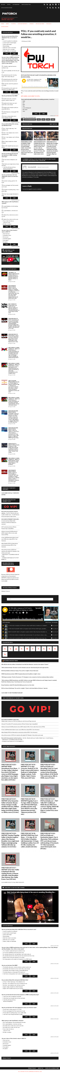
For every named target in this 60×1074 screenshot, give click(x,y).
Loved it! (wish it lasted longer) (9, 42)
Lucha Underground (27, 107)
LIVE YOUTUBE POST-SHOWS (6, 7)
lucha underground (30, 119)
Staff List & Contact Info (52, 1068)
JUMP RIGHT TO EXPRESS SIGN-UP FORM (12, 739)
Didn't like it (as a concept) (8, 49)
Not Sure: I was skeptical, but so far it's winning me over (10, 133)
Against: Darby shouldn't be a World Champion (9, 142)
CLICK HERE (4, 581)
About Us (40, 1068)
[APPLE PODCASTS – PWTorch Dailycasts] (58, 7)
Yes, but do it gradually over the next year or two (10, 71)
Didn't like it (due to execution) (9, 47)
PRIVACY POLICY (5, 591)
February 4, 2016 (27, 41)
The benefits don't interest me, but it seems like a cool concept (9, 104)
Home (2, 23)
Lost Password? (16, 4)
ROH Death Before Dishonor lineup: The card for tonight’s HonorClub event (19, 670)
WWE (24, 101)
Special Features (40, 23)
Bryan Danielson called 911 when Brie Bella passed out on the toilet (17, 685)
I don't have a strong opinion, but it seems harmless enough (9, 117)
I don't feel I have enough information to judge (10, 194)
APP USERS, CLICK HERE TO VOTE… (30, 96)
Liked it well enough (7, 44)
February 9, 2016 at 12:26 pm (43, 167)
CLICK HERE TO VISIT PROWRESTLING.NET (12, 692)
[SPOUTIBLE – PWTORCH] (50, 7)
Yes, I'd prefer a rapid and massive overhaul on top (9, 67)
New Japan (25, 109)
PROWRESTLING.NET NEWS (11, 660)
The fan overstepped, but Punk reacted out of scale (10, 186)
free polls (56, 115)
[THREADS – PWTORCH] (53, 4)
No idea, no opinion (7, 224)
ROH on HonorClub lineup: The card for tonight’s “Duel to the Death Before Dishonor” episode (24, 688)
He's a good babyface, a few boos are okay (10, 211)
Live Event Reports (22, 23)
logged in (30, 189)
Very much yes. (6, 233)
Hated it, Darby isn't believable (9, 51)
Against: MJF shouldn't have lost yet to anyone (10, 146)
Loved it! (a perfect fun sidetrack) (10, 41)
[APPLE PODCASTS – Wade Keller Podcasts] (53, 7)
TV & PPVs (13, 23)
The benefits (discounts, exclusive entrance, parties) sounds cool (9, 99)
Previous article (27, 124)
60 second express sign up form (8, 516)
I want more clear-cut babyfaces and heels (9, 160)
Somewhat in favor (7, 235)
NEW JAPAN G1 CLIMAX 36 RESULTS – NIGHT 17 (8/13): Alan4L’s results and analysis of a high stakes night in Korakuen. (13, 461)
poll (39, 119)
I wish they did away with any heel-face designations (9, 168)
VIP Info (8, 4)
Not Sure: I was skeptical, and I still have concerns (10, 138)
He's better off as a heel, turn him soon (10, 219)
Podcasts (48, 23)
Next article (53, 124)
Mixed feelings (6, 46)
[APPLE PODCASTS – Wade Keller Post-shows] (56, 7)
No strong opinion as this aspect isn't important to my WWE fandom (9, 89)
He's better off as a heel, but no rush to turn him (10, 215)
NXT (24, 102)
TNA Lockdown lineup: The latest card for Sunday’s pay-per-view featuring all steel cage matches (25, 667)
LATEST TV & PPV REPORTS (9, 269)
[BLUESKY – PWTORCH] (44, 4)
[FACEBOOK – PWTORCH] (58, 4)
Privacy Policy (32, 1068)
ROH (24, 104)
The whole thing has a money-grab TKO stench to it (10, 112)
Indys (24, 111)
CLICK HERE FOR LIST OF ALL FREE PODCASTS (12, 882)
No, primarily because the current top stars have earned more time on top (9, 80)
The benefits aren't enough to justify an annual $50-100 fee (10, 108)
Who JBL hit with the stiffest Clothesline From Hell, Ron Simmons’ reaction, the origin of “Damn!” (25, 664)
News (7, 23)
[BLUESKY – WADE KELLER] (47, 4)
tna (48, 119)
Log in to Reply (53, 180)
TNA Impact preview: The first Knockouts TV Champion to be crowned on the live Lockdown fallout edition (27, 677)
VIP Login (3, 4)
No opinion (5, 242)
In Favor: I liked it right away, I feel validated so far (9, 129)
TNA (24, 106)
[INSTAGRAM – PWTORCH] (56, 4)
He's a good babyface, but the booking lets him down (10, 207)
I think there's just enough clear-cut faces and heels (10, 164)
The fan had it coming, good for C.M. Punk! (9, 181)
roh (43, 119)
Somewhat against (7, 238)
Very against (5, 240)
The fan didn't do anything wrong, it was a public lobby (10, 190)
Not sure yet (5, 237)
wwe (53, 119)
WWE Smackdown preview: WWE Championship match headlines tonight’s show (20, 673)
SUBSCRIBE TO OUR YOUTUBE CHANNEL (8, 250)
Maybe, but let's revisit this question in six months (10, 84)
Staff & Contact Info (26, 4)
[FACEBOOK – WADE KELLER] (47, 7)
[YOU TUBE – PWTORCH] (50, 4)
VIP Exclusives (4, 26)
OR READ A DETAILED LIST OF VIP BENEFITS (13, 741)
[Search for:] (30, 599)
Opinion (31, 23)
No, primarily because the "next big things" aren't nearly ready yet (9, 76)
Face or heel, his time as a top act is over (8, 221)
